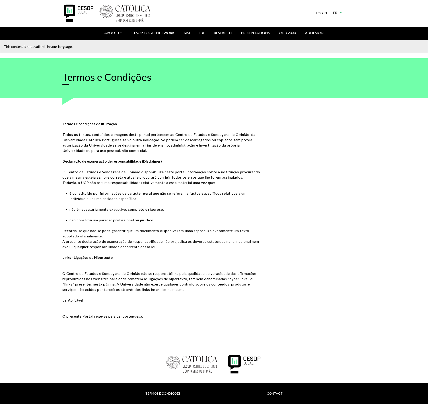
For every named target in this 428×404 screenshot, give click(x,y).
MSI (187, 33)
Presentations (255, 33)
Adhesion (314, 33)
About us (113, 33)
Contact (275, 393)
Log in (321, 13)
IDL (202, 33)
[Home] (78, 13)
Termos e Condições (163, 393)
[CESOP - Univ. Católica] (125, 13)
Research (223, 33)
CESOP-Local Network (153, 33)
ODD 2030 (287, 33)
